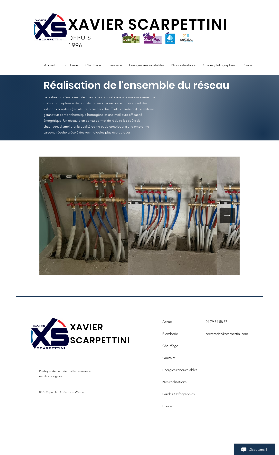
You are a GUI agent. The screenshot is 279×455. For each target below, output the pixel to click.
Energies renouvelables (173, 370)
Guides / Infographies (173, 394)
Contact (168, 406)
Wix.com (81, 392)
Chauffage (170, 346)
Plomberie (170, 334)
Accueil (167, 322)
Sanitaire (169, 358)
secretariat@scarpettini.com (227, 334)
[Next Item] (227, 215)
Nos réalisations (173, 382)
